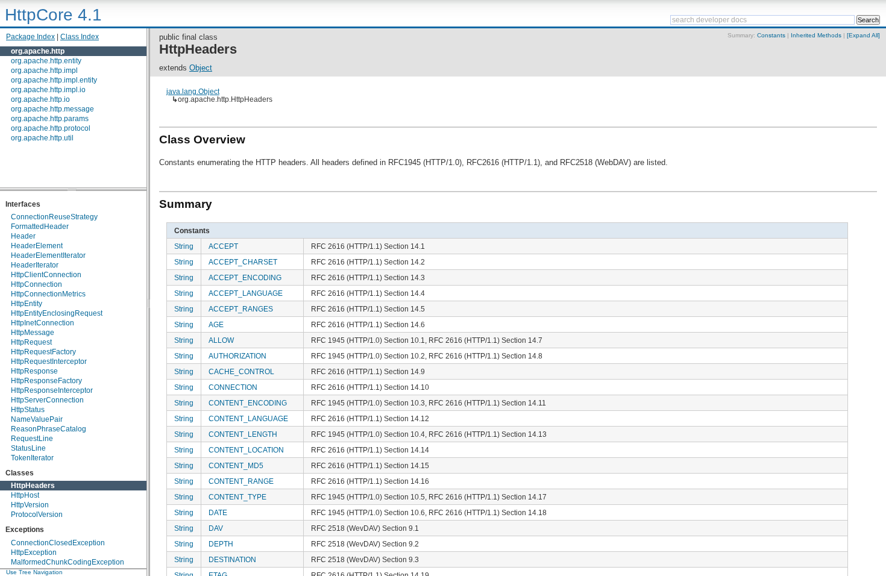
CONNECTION (233, 387)
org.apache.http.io (40, 99)
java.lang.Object (192, 91)
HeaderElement (37, 246)
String (183, 246)
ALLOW (221, 340)
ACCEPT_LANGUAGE (246, 293)
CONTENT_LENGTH (243, 434)
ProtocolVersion (37, 514)
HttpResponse (34, 371)
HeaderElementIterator (48, 255)
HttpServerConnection (47, 400)
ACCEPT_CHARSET (243, 262)
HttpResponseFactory (46, 381)
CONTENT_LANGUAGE (248, 418)
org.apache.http (37, 51)
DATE (218, 512)
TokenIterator (32, 458)
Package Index (30, 37)
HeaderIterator (34, 265)
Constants (771, 35)
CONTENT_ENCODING (248, 403)
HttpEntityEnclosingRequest (56, 313)
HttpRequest (31, 342)
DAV (216, 528)
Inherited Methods (816, 35)
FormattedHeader (40, 226)
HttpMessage (32, 332)
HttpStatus (28, 409)
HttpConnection (36, 284)
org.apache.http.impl (44, 70)
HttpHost (25, 495)
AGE (216, 324)
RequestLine (32, 438)
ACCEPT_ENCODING (245, 277)
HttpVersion (30, 505)
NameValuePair (37, 419)
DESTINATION (232, 559)
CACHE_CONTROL (241, 371)
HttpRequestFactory (43, 352)
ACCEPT (223, 246)
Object (200, 67)
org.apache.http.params (50, 118)
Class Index (79, 37)
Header (23, 236)
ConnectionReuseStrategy (54, 217)
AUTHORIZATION (237, 356)
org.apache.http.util (42, 138)
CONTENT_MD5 (236, 465)
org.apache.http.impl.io (48, 90)
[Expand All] (863, 35)
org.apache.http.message (52, 109)
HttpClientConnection (46, 275)
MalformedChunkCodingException (67, 562)
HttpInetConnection (42, 323)
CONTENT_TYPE (237, 497)
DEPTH (221, 544)
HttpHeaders (33, 485)
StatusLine (28, 448)
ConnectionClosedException (58, 543)
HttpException (34, 552)
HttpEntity (26, 303)
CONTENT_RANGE (241, 481)
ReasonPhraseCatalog (48, 429)
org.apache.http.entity (46, 61)
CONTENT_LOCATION (246, 450)
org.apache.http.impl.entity (54, 80)
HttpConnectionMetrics (48, 294)
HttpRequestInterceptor (49, 361)
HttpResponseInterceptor (52, 390)
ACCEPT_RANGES (241, 309)
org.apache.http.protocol (50, 128)
